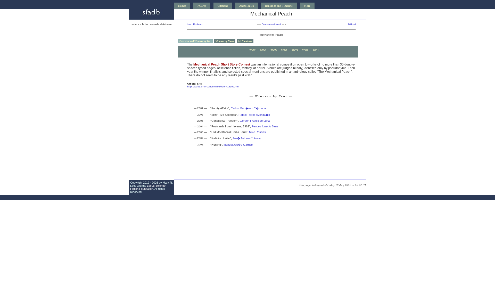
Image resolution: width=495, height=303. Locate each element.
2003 (295, 50)
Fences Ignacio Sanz (265, 126)
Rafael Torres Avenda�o (254, 114)
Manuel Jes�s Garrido (238, 144)
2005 (273, 50)
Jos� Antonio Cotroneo (247, 138)
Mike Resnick (257, 132)
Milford (352, 24)
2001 (316, 50)
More (307, 5)
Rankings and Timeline (279, 5)
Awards (201, 5)
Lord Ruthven (195, 24)
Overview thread (271, 24)
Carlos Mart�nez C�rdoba (248, 108)
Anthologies (246, 5)
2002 (305, 50)
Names (182, 5)
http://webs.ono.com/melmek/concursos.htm (213, 86)
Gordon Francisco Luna (255, 120)
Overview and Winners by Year (195, 41)
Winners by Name (225, 41)
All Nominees (245, 41)
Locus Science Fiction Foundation (148, 187)
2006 (263, 50)
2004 (284, 50)
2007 (252, 50)
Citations (223, 5)
